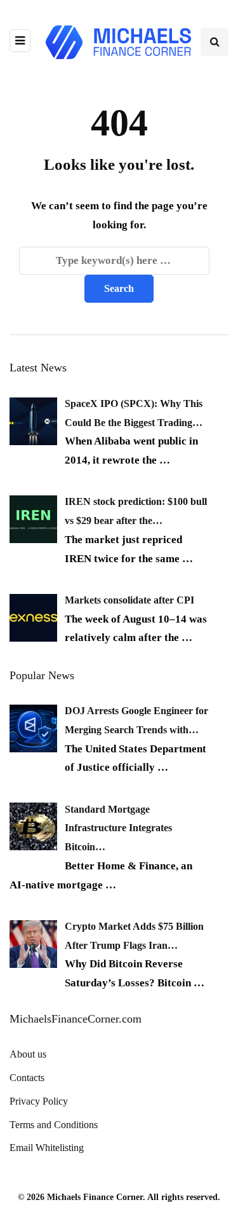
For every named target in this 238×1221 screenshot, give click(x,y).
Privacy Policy (39, 1101)
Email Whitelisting (47, 1147)
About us (28, 1054)
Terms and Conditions (54, 1124)
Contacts (27, 1077)
